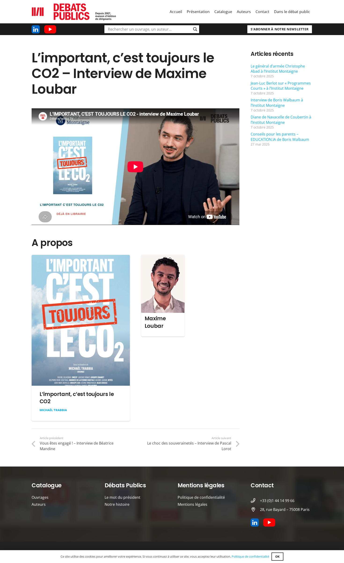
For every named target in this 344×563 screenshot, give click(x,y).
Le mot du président (122, 497)
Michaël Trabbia (53, 410)
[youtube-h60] (50, 29)
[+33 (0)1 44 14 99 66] (255, 500)
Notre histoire (117, 504)
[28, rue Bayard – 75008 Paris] (255, 509)
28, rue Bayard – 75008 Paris (285, 509)
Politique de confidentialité (201, 497)
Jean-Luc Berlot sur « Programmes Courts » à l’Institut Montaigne (281, 86)
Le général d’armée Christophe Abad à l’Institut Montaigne (278, 69)
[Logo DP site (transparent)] (61, 12)
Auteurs (39, 504)
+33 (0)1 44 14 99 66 (277, 500)
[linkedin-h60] (36, 29)
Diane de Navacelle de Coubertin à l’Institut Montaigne (281, 119)
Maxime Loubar (155, 322)
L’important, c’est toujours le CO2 (77, 397)
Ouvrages (40, 497)
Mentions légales (192, 504)
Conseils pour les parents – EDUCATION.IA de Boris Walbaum (280, 137)
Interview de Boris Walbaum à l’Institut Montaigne (277, 102)
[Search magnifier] (195, 29)
